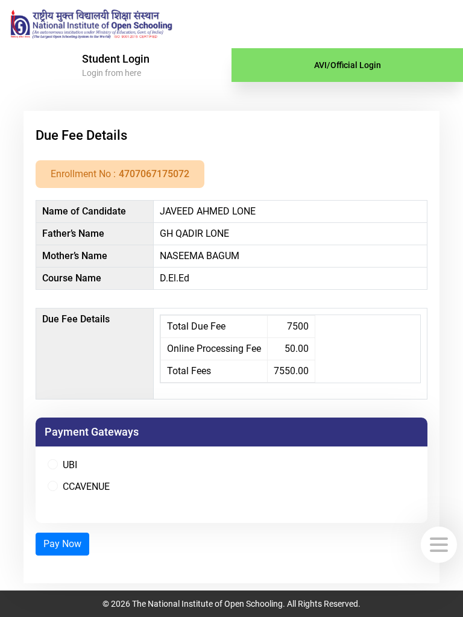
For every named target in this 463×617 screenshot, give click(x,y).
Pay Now (62, 544)
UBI (70, 465)
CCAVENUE (86, 486)
